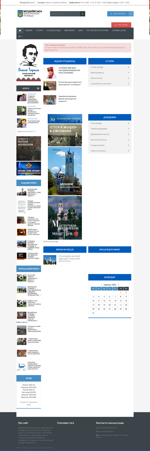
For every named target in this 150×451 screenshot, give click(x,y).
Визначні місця (96, 78)
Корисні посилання (98, 151)
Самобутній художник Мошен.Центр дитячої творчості (68, 98)
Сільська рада (96, 123)
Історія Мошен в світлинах (101, 84)
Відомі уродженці (97, 73)
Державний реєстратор (100, 134)
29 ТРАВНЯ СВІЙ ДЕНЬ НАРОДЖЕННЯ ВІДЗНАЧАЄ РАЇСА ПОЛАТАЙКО (69, 70)
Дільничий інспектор (99, 140)
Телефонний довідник (99, 129)
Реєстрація (123, 25)
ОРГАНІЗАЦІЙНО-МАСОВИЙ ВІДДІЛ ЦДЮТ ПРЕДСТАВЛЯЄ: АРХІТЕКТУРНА (70, 258)
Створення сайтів (46, 448)
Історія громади (97, 67)
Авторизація (119, 14)
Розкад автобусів (97, 145)
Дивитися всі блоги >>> (27, 131)
